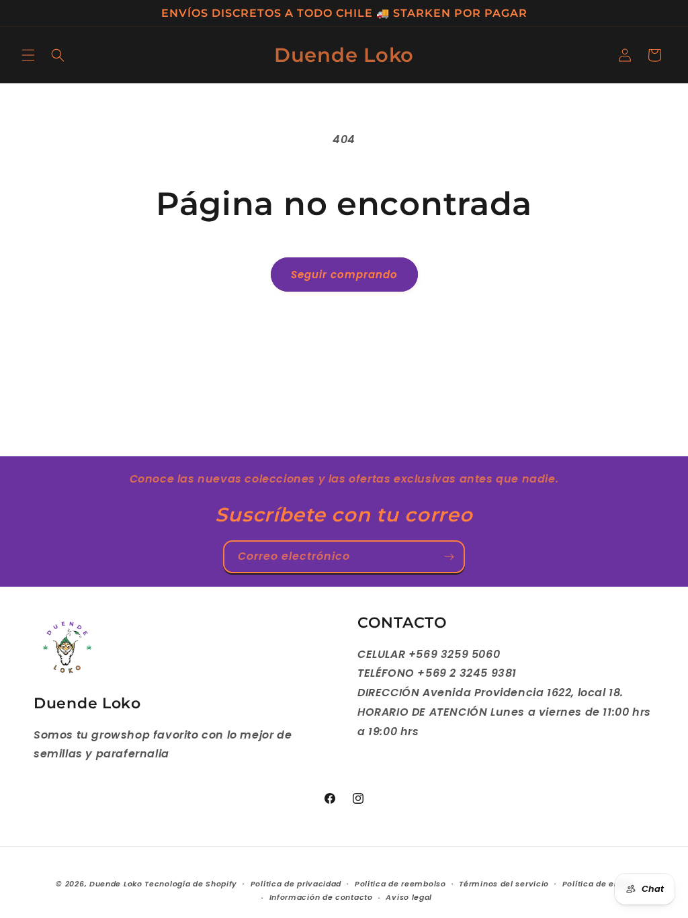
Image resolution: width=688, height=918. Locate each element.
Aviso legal (409, 897)
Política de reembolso (400, 883)
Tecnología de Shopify (190, 883)
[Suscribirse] (449, 556)
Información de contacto (321, 897)
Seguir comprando (344, 274)
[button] (28, 55)
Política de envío (597, 883)
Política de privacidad (296, 883)
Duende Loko (115, 883)
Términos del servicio (504, 883)
